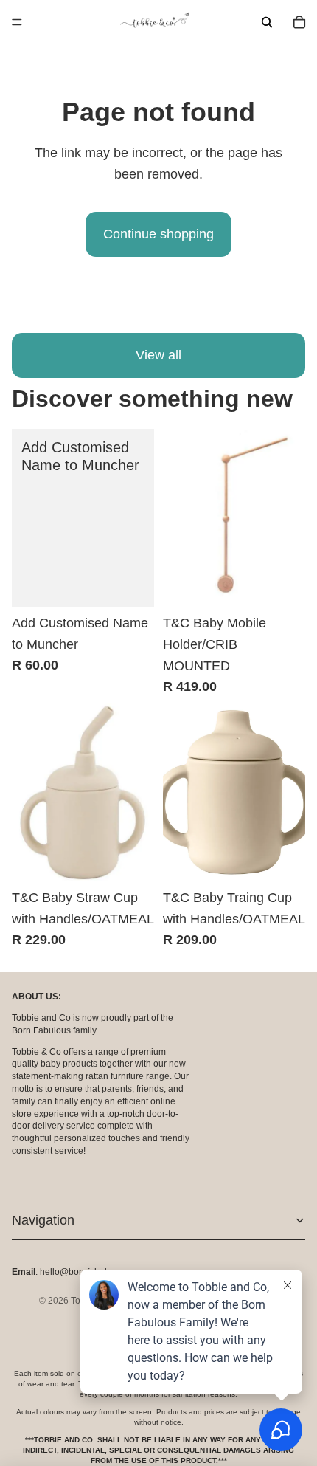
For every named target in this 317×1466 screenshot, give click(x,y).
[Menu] (17, 22)
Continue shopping (158, 234)
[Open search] (267, 22)
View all (158, 355)
